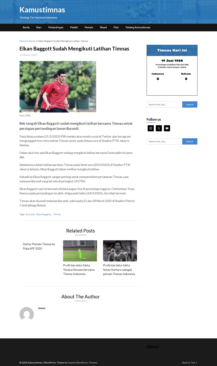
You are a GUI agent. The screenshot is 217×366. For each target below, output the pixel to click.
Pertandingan (55, 27)
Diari (39, 27)
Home (22, 40)
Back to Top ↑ (190, 362)
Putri (116, 27)
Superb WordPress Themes (82, 362)
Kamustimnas (42, 9)
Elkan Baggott (43, 214)
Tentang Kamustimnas (138, 27)
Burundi (30, 214)
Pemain (89, 27)
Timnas (57, 214)
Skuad (103, 27)
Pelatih (74, 27)
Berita (26, 27)
